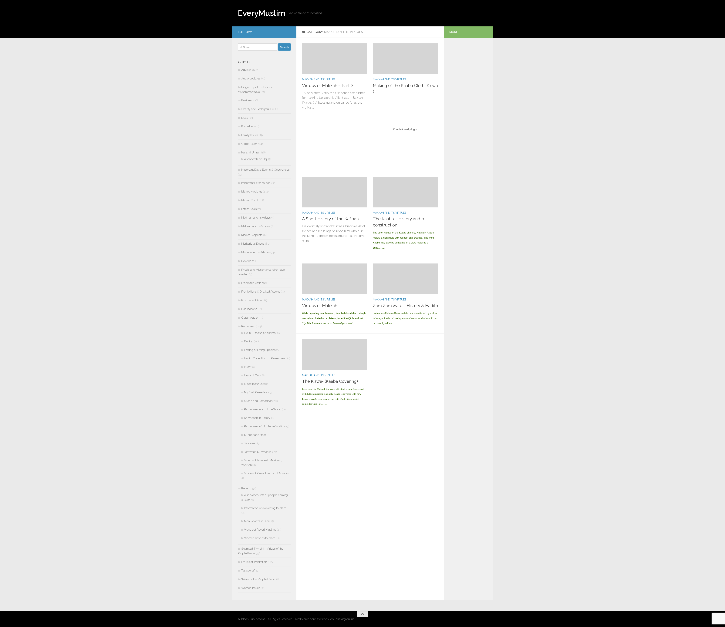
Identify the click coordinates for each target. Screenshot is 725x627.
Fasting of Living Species (259, 350)
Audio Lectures (250, 78)
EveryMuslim (261, 13)
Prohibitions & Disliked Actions (260, 291)
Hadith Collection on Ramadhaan (265, 358)
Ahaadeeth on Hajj (255, 159)
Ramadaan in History (257, 418)
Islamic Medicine (251, 191)
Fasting (248, 341)
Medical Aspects (251, 235)
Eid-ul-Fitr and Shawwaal (260, 333)
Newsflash (248, 261)
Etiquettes (247, 126)
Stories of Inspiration (254, 562)
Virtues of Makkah (319, 305)
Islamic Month (250, 200)
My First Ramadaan (256, 392)
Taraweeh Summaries (257, 452)
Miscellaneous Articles (255, 252)
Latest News (249, 209)
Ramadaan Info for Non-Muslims (264, 426)
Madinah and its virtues (256, 217)
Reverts (246, 488)
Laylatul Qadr (252, 375)
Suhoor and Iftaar (255, 435)
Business (247, 100)
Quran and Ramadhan (258, 401)
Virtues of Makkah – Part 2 (327, 85)
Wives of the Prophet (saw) (258, 579)
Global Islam (249, 144)
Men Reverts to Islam (257, 521)
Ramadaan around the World (262, 409)
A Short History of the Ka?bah (330, 218)
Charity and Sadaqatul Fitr (257, 109)
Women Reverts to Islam (259, 538)
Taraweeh (250, 443)
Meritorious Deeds (252, 243)
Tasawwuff (248, 570)
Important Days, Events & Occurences (265, 169)
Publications (249, 309)
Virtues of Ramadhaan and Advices (266, 473)
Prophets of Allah (252, 300)
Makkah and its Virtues (318, 79)
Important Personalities (255, 183)
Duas (244, 117)
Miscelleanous (253, 384)
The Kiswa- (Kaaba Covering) (330, 381)
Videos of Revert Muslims (260, 529)
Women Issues (250, 588)
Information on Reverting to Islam (265, 508)
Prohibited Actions (253, 283)
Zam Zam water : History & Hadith (405, 305)
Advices (246, 70)
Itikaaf (247, 367)
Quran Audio (249, 317)
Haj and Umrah (250, 152)
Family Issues (249, 135)
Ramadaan (248, 326)
